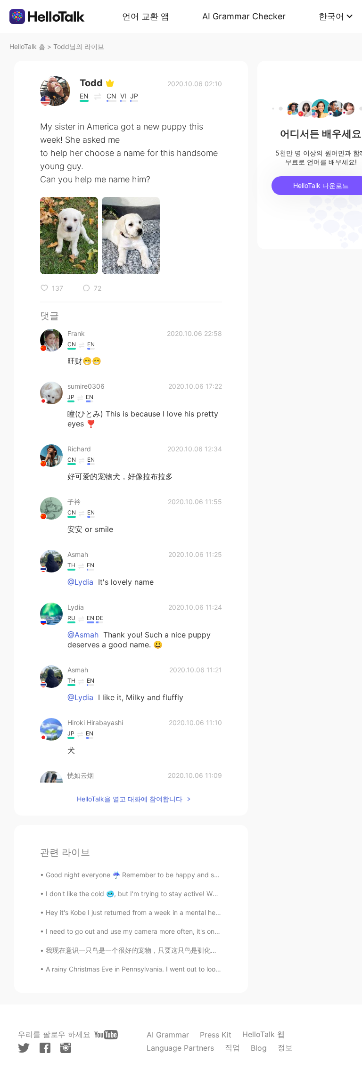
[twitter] (24, 1048)
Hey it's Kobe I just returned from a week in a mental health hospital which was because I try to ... (195, 912)
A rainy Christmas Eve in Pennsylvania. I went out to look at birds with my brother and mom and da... (200, 969)
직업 (232, 1047)
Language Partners (180, 1048)
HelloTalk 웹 (263, 1034)
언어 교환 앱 (145, 16)
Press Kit (215, 1034)
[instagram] (65, 1048)
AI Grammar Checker (244, 16)
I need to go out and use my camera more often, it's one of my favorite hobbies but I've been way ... (200, 931)
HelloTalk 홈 (27, 46)
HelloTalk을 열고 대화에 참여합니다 (129, 799)
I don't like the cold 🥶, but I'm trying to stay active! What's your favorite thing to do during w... (191, 894)
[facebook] (45, 1048)
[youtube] (106, 1034)
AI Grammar (168, 1034)
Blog (259, 1048)
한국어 (331, 16)
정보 (285, 1047)
